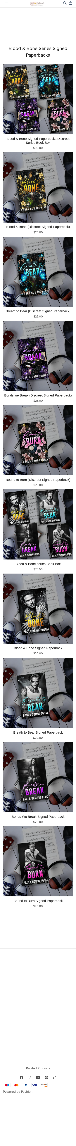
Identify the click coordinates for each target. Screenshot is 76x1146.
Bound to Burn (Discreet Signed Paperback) (38, 480)
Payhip (26, 1092)
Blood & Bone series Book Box (38, 564)
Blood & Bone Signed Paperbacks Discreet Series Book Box (38, 140)
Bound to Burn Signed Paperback (38, 901)
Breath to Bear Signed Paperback (38, 732)
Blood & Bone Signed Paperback (38, 648)
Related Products (38, 1068)
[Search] (65, 3)
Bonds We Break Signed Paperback (38, 817)
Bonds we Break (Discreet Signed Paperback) (38, 395)
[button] (33, 1092)
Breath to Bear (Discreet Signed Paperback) (38, 311)
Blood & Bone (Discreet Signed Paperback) (38, 227)
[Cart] (72, 3)
